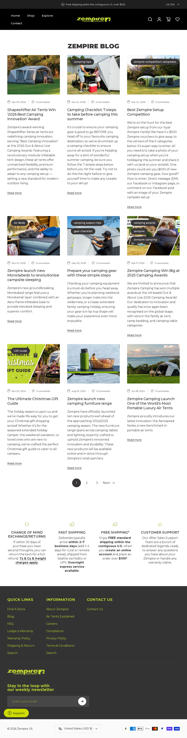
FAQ (10, 623)
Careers (51, 623)
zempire (139, 231)
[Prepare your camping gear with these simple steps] (93, 235)
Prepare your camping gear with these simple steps (92, 272)
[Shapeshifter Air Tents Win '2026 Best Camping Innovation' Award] (33, 74)
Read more (14, 193)
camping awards (144, 222)
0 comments (43, 102)
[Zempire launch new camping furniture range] (93, 363)
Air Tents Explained (60, 616)
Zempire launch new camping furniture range (89, 401)
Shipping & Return (21, 645)
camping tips (82, 61)
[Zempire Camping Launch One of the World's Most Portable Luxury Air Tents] (153, 363)
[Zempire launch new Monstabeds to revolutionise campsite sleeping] (33, 235)
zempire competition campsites (155, 61)
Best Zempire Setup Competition (145, 112)
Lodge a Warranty (20, 631)
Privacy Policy (56, 638)
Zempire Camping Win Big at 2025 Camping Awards (153, 272)
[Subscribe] (82, 701)
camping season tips (87, 222)
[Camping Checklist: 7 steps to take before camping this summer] (93, 74)
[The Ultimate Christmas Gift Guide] (33, 363)
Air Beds (19, 222)
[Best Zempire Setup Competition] (153, 74)
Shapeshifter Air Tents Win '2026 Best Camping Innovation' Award (31, 114)
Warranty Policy (18, 638)
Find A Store (16, 609)
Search (12, 653)
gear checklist (83, 231)
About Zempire (57, 609)
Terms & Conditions (60, 645)
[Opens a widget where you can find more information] (16, 713)
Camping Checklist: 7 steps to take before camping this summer (92, 114)
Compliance (55, 631)
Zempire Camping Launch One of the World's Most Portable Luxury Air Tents (151, 403)
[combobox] (173, 4)
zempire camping (145, 239)
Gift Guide (20, 350)
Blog (10, 616)
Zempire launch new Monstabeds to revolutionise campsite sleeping (33, 275)
